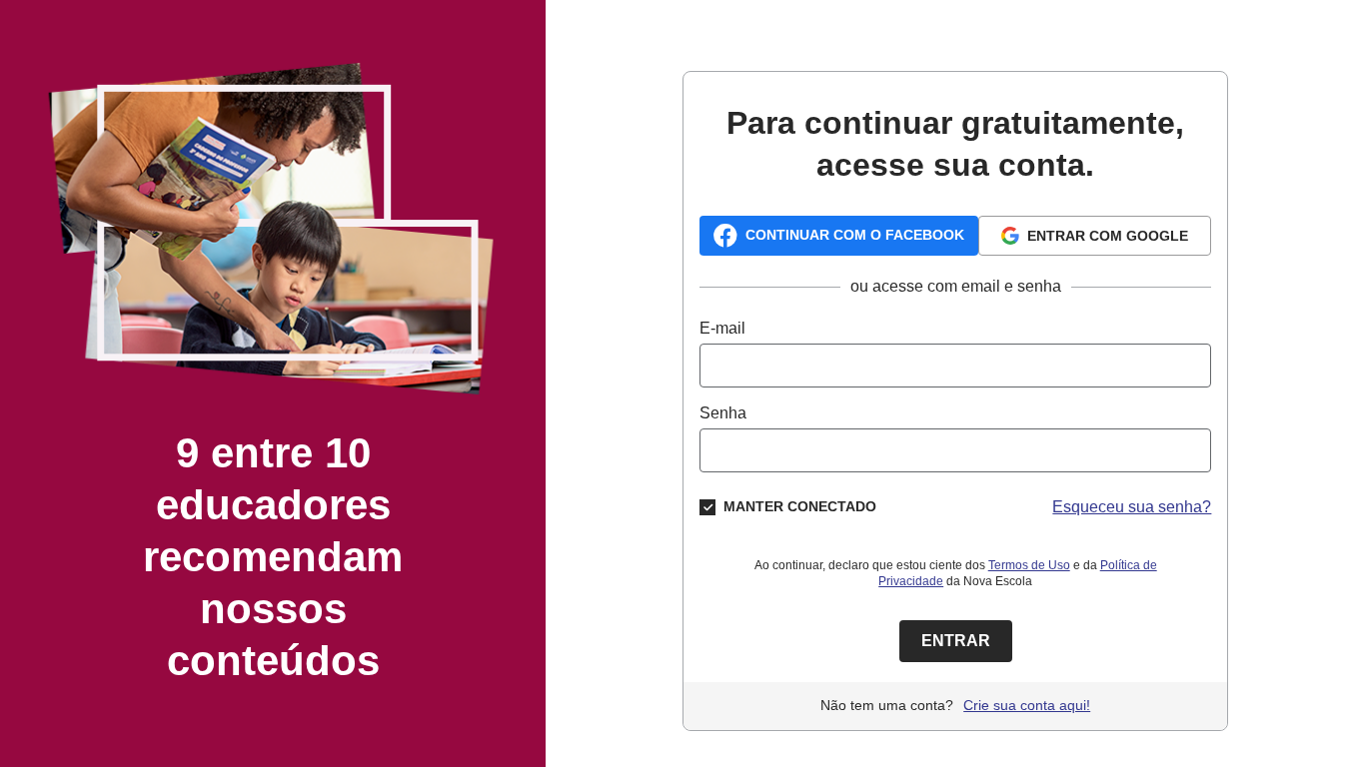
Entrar (955, 640)
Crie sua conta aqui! (1026, 705)
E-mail (722, 328)
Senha (722, 412)
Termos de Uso (1029, 565)
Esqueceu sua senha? (1131, 506)
